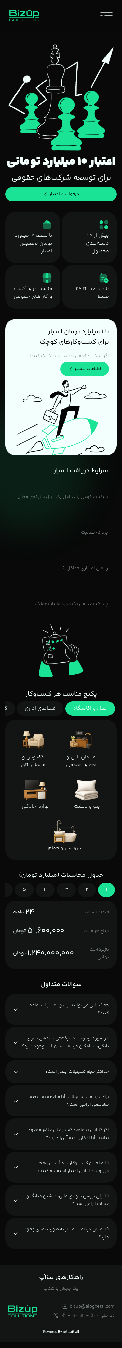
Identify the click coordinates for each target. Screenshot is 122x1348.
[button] (106, 15)
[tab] (90, 708)
